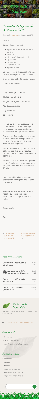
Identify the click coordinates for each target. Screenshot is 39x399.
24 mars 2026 (33, 288)
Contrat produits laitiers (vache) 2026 (13, 288)
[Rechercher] (34, 387)
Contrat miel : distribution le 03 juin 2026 (14, 264)
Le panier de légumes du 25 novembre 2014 (8, 235)
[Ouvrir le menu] (34, 5)
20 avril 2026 (34, 280)
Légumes (15, 35)
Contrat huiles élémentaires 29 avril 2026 (14, 280)
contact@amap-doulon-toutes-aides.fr (19, 322)
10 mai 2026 (34, 264)
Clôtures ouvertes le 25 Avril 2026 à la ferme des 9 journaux (16, 272)
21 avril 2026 (34, 272)
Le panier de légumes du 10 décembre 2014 (27, 234)
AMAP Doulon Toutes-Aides (20, 306)
